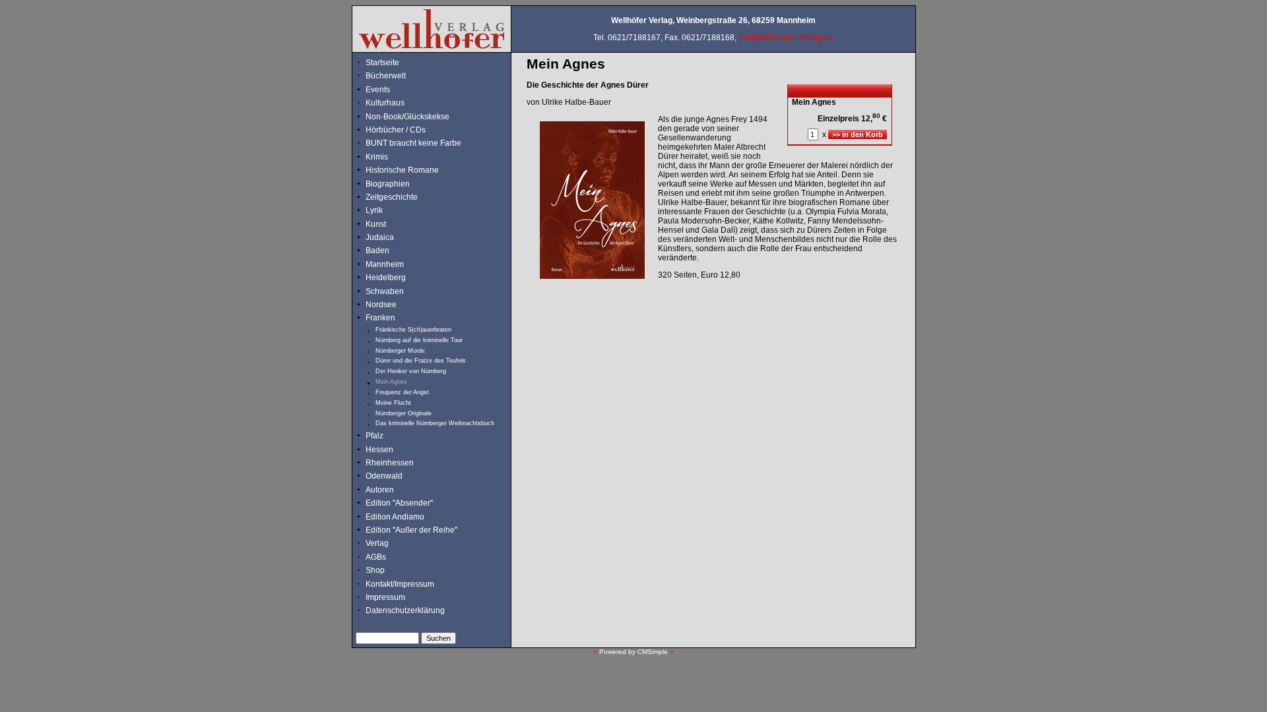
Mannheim (385, 264)
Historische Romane (402, 170)
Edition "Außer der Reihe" (411, 530)
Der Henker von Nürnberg (410, 371)
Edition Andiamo (395, 516)
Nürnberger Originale (403, 413)
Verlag (377, 543)
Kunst (376, 224)
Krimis (377, 157)
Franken (380, 317)
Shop (375, 570)
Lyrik (374, 210)
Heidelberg (386, 277)
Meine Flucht (393, 403)
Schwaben (385, 291)
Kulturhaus (394, 102)
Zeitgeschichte (392, 197)
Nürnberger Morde (400, 350)
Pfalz (374, 435)
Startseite (382, 62)
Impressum (385, 597)
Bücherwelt (386, 75)
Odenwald (384, 476)
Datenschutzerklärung (405, 610)
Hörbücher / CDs (396, 129)
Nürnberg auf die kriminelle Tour (419, 340)
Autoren (380, 489)
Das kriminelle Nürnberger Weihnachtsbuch (434, 423)
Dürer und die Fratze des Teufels (420, 360)
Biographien (388, 184)
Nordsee (381, 304)
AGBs (376, 557)
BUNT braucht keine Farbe (413, 143)
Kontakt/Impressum (400, 584)
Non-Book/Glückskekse (408, 116)
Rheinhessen (390, 462)
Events (391, 89)
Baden (377, 250)
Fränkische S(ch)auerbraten (413, 329)
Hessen (379, 449)
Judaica (380, 237)
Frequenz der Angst (402, 392)
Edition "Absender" (399, 503)
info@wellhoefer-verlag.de (785, 37)
